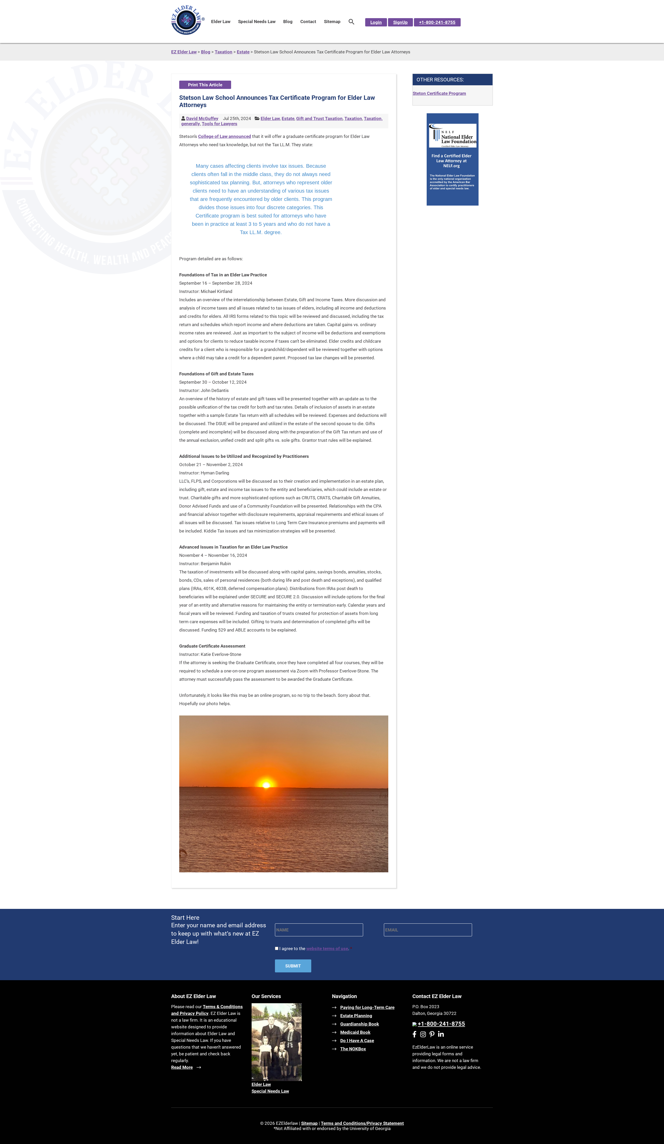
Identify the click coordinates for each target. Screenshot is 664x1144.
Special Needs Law (256, 21)
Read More (182, 1067)
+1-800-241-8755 (437, 22)
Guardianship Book (359, 1024)
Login (376, 22)
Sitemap (332, 21)
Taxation (353, 118)
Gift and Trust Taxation (319, 118)
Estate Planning (356, 1015)
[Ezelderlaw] (188, 33)
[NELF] (453, 204)
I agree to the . (315, 948)
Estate (288, 118)
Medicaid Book (355, 1032)
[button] (351, 21)
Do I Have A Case (357, 1040)
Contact (308, 21)
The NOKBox (353, 1048)
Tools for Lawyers (219, 123)
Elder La (260, 1084)
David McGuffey (202, 118)
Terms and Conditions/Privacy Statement (362, 1123)
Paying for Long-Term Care (367, 1007)
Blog (288, 21)
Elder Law (220, 21)
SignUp (400, 22)
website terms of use (327, 948)
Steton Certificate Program (439, 93)
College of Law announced (224, 136)
